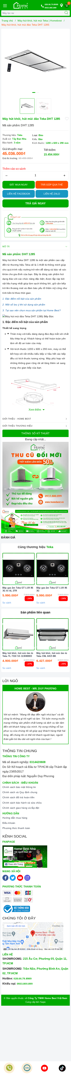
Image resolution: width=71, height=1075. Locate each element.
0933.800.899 (51, 8)
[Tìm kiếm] (66, 13)
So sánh (6, 602)
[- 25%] (52, 634)
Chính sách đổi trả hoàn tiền (18, 797)
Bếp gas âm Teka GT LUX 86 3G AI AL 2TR (17, 589)
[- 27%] (18, 634)
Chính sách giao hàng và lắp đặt (20, 807)
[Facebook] (5, 878)
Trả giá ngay (35, 203)
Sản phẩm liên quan (35, 612)
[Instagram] (27, 878)
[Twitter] (13, 878)
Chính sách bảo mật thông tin (19, 787)
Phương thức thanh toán (16, 828)
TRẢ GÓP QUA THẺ (52, 184)
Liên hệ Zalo (52, 193)
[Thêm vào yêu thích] (67, 118)
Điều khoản (8, 823)
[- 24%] (18, 569)
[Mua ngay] (36, 569)
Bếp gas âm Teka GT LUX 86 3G (51, 589)
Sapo (42, 1002)
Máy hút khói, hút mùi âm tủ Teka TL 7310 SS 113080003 (17, 654)
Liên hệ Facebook (18, 193)
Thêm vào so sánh (14, 168)
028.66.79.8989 (51, 4)
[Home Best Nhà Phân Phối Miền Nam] (20, 5)
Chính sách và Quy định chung (19, 792)
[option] (35, 63)
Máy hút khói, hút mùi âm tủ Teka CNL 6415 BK (51, 654)
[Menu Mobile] (5, 5)
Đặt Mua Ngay (19, 184)
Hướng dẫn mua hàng (14, 817)
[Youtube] (20, 878)
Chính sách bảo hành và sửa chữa (22, 802)
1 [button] (33, 92)
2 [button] (37, 92)
